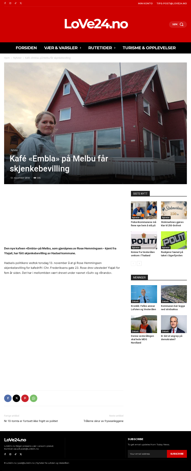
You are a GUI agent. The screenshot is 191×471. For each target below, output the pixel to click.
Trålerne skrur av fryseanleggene (103, 421)
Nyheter (17, 57)
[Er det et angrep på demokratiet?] (174, 324)
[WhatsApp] (33, 398)
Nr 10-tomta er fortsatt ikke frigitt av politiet (31, 421)
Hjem (7, 57)
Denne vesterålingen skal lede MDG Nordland (142, 339)
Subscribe (177, 453)
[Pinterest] (25, 398)
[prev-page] (133, 263)
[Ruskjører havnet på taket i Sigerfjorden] (174, 240)
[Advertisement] (63, 218)
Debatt (135, 301)
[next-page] (139, 263)
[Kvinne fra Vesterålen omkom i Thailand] (144, 240)
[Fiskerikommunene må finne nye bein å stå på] (144, 210)
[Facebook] (5, 3)
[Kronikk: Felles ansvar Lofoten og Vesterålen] (144, 294)
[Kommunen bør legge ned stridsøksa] (174, 294)
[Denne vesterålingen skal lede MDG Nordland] (144, 324)
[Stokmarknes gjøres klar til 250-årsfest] (174, 210)
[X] (20, 3)
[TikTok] (15, 3)
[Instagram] (10, 3)
